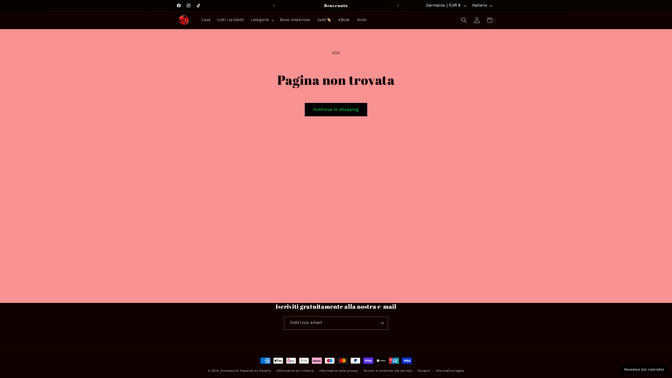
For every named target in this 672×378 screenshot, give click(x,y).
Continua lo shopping (336, 110)
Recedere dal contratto (644, 369)
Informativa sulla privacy (338, 371)
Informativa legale (450, 371)
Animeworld (229, 371)
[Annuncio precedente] (274, 5)
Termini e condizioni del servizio (388, 371)
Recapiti (424, 371)
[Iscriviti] (381, 323)
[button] (262, 20)
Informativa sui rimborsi (295, 371)
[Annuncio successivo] (398, 5)
